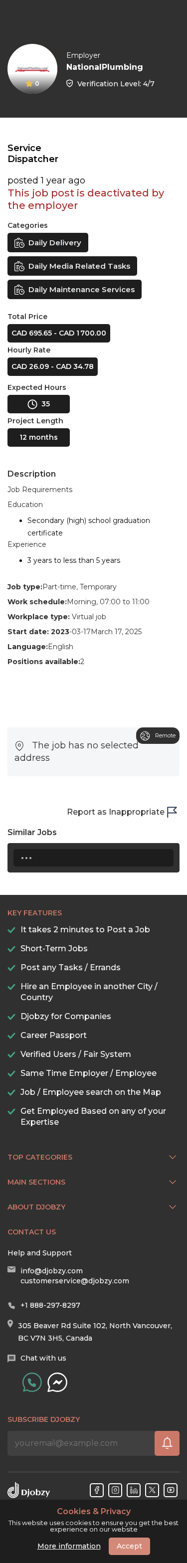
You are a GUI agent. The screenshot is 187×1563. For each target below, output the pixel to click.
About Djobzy (36, 1207)
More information (69, 1546)
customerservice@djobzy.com (74, 1280)
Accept (129, 1546)
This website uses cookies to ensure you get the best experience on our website (93, 1520)
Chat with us (43, 1358)
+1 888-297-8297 (50, 1305)
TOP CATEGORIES (39, 1157)
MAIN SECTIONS (36, 1182)
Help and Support (39, 1252)
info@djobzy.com (51, 1270)
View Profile (169, 61)
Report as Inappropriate (116, 812)
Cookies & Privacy (94, 1512)
